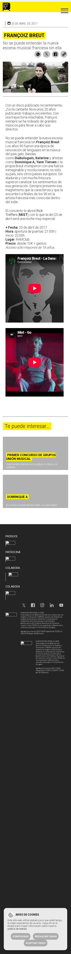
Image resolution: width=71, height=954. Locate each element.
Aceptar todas (35, 943)
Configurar (20, 936)
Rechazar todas (46, 936)
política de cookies (17, 928)
